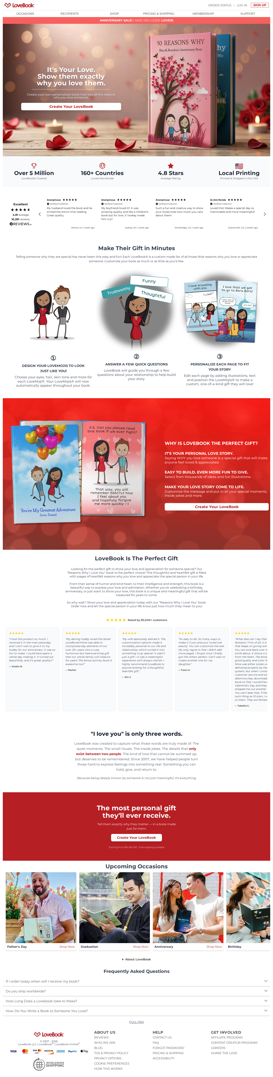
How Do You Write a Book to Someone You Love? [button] (47, 1011)
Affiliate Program (227, 1037)
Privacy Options (107, 1058)
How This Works (108, 1068)
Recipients (70, 13)
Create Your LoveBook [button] (71, 106)
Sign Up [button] (259, 5)
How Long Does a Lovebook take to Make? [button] (41, 1001)
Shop (114, 13)
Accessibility (164, 1058)
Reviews (101, 1037)
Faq (156, 1042)
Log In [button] (242, 5)
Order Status (219, 5)
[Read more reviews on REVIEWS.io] (20, 224)
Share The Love (224, 1053)
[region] (152, 214)
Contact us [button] (162, 1037)
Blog (98, 1048)
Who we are (105, 1042)
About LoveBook (138, 959)
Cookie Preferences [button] (111, 1063)
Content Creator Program (234, 1042)
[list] (136, 986)
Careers (218, 1048)
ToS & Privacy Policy (111, 1053)
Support (247, 13)
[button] (39, 214)
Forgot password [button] (168, 1048)
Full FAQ (136, 1022)
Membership (203, 13)
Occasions (25, 13)
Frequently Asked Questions (137, 971)
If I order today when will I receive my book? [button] (42, 981)
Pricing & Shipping (158, 13)
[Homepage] (19, 5)
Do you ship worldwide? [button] (26, 991)
